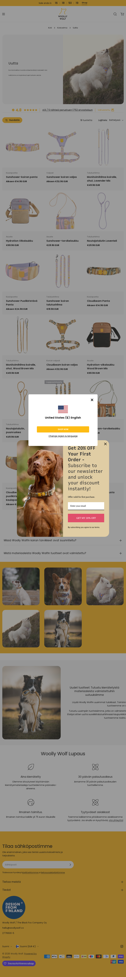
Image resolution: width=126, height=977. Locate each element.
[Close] (92, 400)
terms (97, 527)
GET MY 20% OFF (86, 518)
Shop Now (63, 429)
